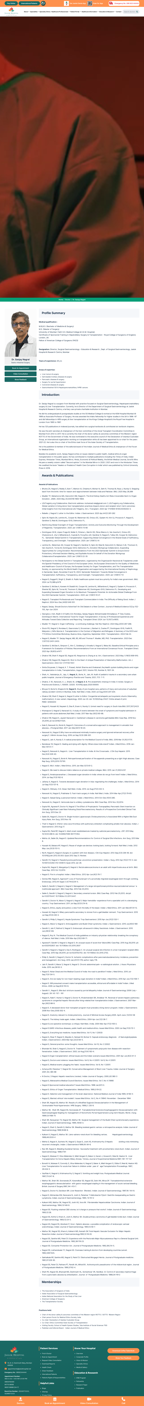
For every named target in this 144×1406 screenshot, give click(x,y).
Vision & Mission (82, 1360)
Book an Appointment (49, 1357)
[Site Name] (11, 11)
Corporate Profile (82, 1357)
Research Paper (81, 1385)
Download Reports (48, 1364)
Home (61, 300)
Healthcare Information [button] (89, 11)
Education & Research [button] (106, 11)
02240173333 (24, 1391)
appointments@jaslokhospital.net (19, 1369)
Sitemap (45, 1392)
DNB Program (81, 1378)
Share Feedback (21, 380)
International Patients (29, 3)
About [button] (26, 11)
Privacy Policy (47, 1395)
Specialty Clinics (45, 11)
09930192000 (9, 1382)
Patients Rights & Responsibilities (53, 1378)
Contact (118, 11)
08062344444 (21, 1372)
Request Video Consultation (51, 1360)
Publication (80, 1388)
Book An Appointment (20, 368)
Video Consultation (20, 374)
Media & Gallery (81, 1367)
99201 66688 (12, 1387)
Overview (79, 1353)
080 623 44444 (132, 3)
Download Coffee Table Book (123, 1351)
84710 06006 (9, 1384)
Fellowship (80, 1381)
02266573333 (10, 1394)
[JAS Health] (43, 3)
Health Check (46, 1367)
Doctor (67, 300)
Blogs (44, 1388)
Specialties (34, 11)
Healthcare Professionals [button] (59, 11)
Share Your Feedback (123, 1358)
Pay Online (11, 3)
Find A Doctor (47, 1353)
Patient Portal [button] (75, 11)
